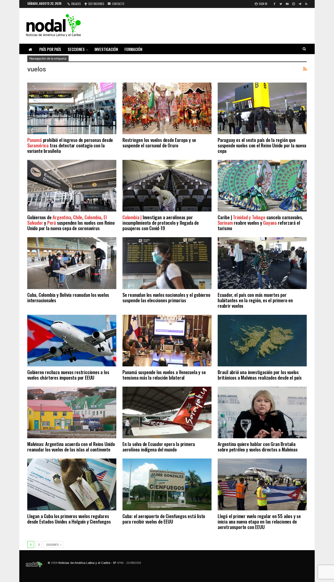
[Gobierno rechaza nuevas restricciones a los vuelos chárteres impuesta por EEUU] (71, 340)
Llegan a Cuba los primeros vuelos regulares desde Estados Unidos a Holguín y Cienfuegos (69, 518)
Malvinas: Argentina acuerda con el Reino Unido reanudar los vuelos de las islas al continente (71, 446)
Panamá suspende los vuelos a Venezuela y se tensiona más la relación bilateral (164, 374)
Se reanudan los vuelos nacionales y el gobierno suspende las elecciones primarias (166, 297)
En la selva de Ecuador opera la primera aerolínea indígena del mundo (158, 446)
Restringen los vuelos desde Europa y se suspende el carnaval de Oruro (159, 142)
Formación (133, 49)
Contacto (118, 3)
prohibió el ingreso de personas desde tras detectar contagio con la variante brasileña (70, 145)
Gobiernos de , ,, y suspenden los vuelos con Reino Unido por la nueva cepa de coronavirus (71, 223)
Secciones (76, 49)
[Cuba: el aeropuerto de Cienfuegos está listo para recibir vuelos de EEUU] (167, 484)
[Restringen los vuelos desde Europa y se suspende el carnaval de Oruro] (167, 108)
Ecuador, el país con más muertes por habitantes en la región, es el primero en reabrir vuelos (255, 300)
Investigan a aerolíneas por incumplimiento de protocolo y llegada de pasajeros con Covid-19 (160, 223)
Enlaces (76, 3)
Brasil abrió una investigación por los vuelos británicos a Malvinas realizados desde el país (260, 374)
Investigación (106, 49)
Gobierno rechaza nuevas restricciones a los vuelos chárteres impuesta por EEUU (68, 374)
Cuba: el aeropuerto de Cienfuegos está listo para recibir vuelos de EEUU (163, 518)
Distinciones (96, 3)
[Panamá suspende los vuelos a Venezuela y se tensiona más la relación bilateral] (167, 340)
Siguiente (52, 545)
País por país (50, 49)
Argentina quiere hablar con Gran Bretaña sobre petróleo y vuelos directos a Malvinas (257, 446)
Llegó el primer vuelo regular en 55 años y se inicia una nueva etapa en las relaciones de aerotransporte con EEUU (259, 521)
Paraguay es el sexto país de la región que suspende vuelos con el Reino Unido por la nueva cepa (262, 145)
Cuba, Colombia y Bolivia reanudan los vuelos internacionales (68, 297)
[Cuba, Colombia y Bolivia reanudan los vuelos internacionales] (71, 263)
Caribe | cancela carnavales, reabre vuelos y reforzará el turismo (260, 223)
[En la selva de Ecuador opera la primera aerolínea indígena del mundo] (167, 412)
